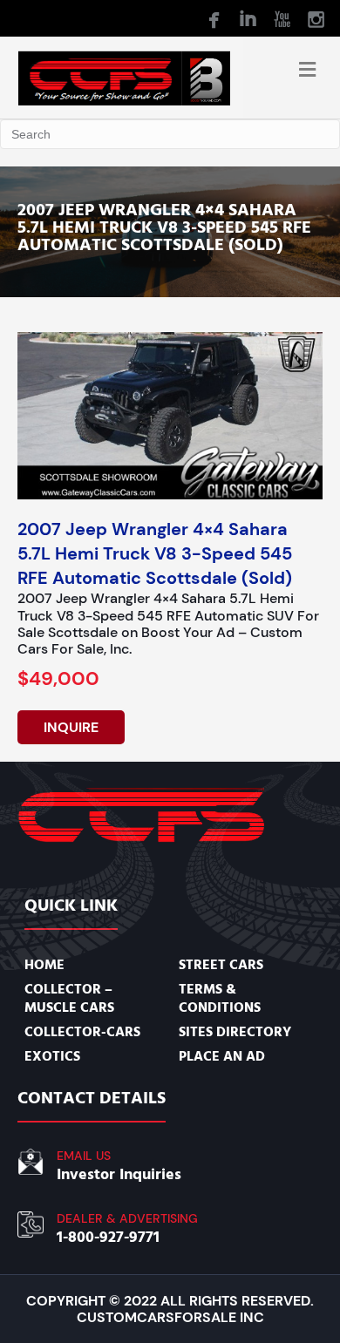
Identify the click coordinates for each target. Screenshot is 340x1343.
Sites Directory (235, 1031)
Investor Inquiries (119, 1174)
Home (44, 964)
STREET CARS (221, 964)
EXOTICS (52, 1056)
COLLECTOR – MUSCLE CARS (69, 998)
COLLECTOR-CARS (82, 1031)
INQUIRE (71, 727)
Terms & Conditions (220, 998)
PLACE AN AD (222, 1056)
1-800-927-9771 (108, 1237)
